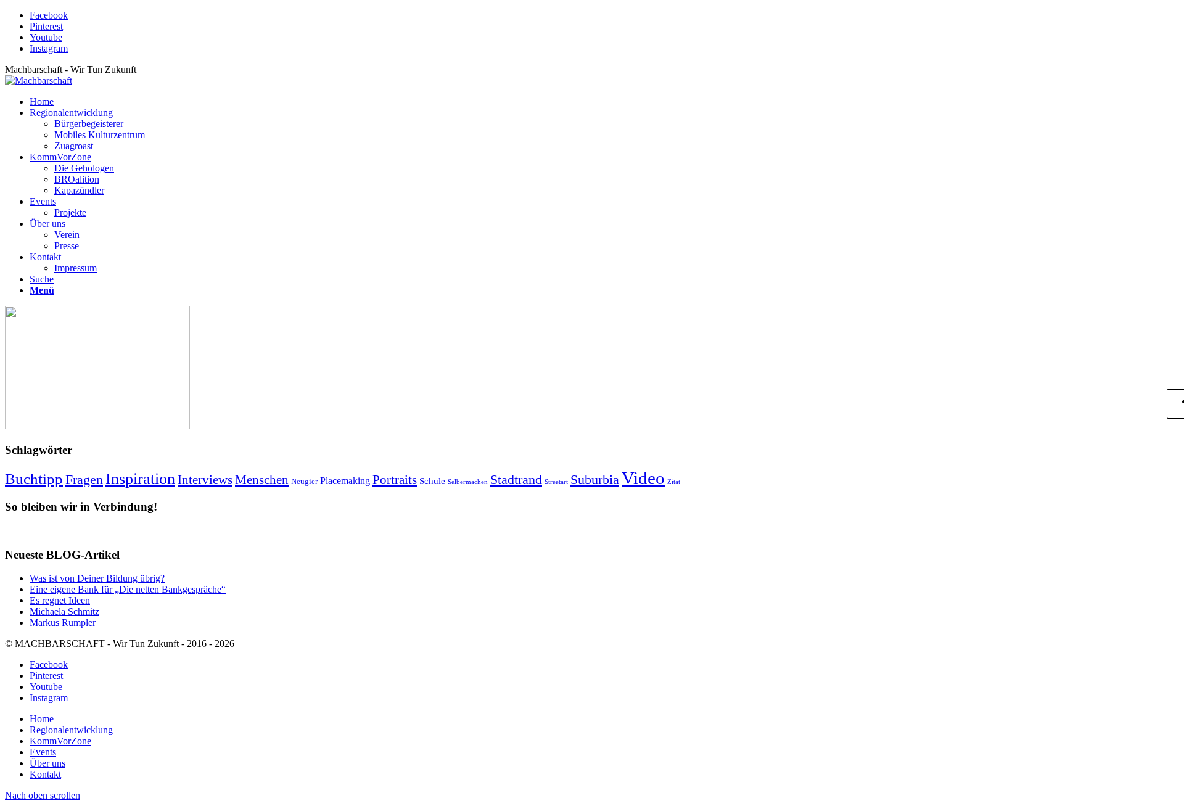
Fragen (84, 479)
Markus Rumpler (63, 622)
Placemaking (345, 481)
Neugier (304, 481)
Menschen (262, 479)
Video (643, 478)
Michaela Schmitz (64, 611)
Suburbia (594, 479)
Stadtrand (516, 479)
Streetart (556, 482)
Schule (432, 481)
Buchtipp (34, 479)
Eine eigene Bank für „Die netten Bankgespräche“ (128, 589)
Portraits (394, 479)
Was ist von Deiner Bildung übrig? (97, 578)
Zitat (673, 482)
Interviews (205, 479)
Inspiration (140, 478)
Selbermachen (468, 482)
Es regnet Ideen (60, 600)
